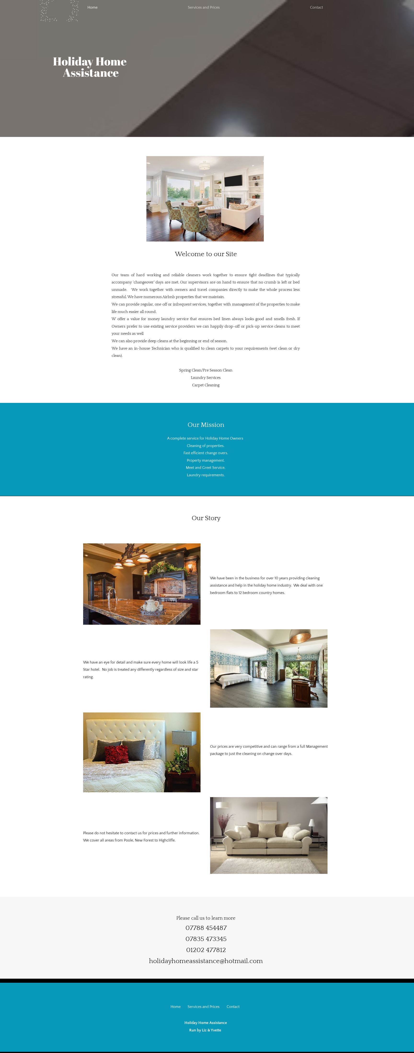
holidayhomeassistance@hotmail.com (206, 961)
